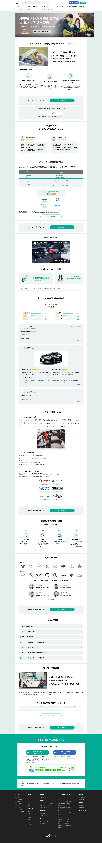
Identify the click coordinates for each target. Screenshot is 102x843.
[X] (81, 810)
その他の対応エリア (32, 824)
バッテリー (30, 801)
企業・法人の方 (43, 797)
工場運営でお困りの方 (44, 815)
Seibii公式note (43, 823)
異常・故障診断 (31, 803)
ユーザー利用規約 (61, 797)
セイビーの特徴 (18, 799)
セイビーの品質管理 (19, 811)
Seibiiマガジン (43, 821)
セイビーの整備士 (19, 809)
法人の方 (69, 6)
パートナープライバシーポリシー (65, 812)
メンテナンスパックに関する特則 (65, 801)
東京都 (29, 811)
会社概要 (81, 805)
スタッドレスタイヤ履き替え (35, 706)
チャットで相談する (51, 113)
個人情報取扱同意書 (62, 817)
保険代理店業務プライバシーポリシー (66, 815)
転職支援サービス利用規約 (63, 823)
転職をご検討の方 (44, 807)
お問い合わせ (60, 6)
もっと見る (78, 340)
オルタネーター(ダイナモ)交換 (69, 706)
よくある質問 (45, 6)
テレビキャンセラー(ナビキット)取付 (53, 710)
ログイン (84, 2)
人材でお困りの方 (44, 813)
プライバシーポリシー (62, 810)
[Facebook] (83, 810)
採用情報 (81, 807)
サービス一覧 (31, 797)
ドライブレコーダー (32, 799)
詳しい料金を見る (62, 100)
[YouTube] (85, 810)
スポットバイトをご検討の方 (46, 805)
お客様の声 (17, 801)
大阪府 (29, 822)
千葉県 (29, 813)
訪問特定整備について (62, 827)
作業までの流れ (18, 803)
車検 (59, 706)
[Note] (79, 810)
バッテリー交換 (33, 328)
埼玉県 (27, 328)
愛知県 (29, 820)
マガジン (52, 6)
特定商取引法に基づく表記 (63, 819)
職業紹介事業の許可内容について (65, 825)
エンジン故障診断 (39, 710)
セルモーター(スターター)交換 (26, 710)
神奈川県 (30, 817)
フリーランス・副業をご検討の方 (47, 803)
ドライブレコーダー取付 (49, 706)
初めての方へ (18, 797)
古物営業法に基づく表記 (63, 821)
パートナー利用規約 (62, 799)
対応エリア (17, 805)
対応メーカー (18, 807)
